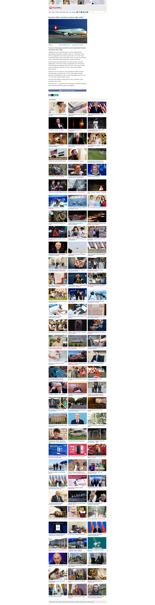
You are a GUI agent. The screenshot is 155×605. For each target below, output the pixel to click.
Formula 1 (74, 12)
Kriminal (57, 12)
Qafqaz (64, 12)
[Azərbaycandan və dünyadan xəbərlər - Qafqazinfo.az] (55, 7)
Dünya (60, 12)
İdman (67, 12)
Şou (70, 12)
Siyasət (53, 12)
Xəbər (49, 12)
